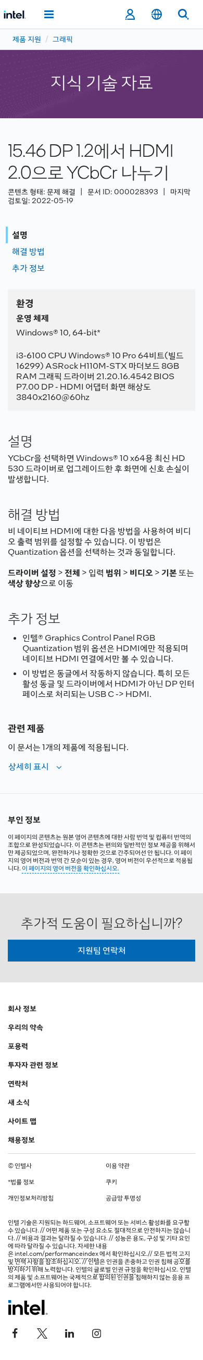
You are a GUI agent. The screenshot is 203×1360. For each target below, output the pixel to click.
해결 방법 (28, 251)
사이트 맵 (22, 1121)
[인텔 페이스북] (15, 1332)
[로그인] (130, 14)
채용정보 (21, 1139)
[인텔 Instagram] (96, 1332)
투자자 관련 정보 (33, 1064)
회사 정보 (22, 1008)
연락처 (18, 1083)
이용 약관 (118, 1166)
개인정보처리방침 (31, 1198)
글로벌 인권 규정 (115, 1269)
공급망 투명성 (123, 1198)
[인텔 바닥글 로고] (28, 1307)
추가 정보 (28, 268)
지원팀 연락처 (102, 950)
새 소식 (19, 1102)
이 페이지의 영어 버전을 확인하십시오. (70, 868)
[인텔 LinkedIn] (69, 1332)
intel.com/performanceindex (56, 1254)
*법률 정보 (21, 1182)
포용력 (18, 1046)
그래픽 (63, 39)
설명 (20, 234)
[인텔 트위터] (42, 1332)
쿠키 (111, 1182)
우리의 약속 (25, 1027)
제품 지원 (26, 39)
